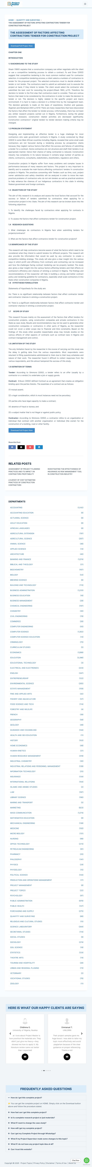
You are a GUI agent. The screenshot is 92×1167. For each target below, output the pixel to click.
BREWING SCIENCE (18, 580)
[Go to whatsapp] (86, 1160)
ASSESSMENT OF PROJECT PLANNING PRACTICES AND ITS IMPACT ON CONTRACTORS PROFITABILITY (24, 471)
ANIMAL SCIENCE (17, 544)
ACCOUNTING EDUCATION (21, 513)
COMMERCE (15, 621)
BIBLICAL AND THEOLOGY (21, 564)
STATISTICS (15, 952)
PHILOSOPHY (16, 859)
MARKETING (15, 807)
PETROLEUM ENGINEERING (22, 849)
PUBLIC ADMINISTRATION (21, 901)
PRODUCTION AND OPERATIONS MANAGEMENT (31, 880)
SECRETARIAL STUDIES (20, 932)
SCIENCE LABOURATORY (21, 927)
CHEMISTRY (15, 611)
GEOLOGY (14, 725)
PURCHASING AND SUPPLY (22, 911)
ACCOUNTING (16, 507)
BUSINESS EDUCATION (20, 595)
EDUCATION (15, 657)
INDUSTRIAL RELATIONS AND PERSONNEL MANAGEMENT (35, 766)
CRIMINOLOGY (16, 642)
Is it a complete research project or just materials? (33, 1117)
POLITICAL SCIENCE (19, 875)
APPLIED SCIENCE (18, 549)
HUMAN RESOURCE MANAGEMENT (25, 756)
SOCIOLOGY (15, 942)
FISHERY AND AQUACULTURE (23, 699)
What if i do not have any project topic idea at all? (32, 1144)
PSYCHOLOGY (16, 895)
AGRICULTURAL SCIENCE (21, 538)
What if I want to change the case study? (28, 1123)
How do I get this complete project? (26, 1097)
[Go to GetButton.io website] (86, 1164)
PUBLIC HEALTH (17, 906)
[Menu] (85, 4)
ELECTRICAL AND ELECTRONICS (24, 668)
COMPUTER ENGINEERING (21, 626)
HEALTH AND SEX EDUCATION (23, 735)
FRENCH (14, 714)
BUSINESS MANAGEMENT (21, 601)
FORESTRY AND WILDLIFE (21, 709)
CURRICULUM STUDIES (20, 647)
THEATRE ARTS (16, 958)
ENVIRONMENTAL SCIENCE (22, 683)
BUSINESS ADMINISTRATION (22, 590)
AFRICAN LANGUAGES (20, 528)
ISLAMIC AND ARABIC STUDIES (23, 787)
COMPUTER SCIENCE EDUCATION (25, 637)
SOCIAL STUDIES (17, 937)
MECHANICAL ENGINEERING (22, 823)
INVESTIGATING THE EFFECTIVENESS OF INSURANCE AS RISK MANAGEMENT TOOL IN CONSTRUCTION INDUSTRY (65, 471)
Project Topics (26, 1163)
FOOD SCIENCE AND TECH (22, 704)
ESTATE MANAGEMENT (20, 688)
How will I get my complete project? (26, 1128)
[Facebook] (12, 447)
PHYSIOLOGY (16, 870)
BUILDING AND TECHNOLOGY (23, 585)
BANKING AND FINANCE (20, 559)
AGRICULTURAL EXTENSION (22, 533)
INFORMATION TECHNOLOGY (23, 771)
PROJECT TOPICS (17, 890)
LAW (12, 792)
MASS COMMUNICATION (21, 813)
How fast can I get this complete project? (29, 1112)
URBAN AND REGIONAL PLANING (24, 968)
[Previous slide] (10, 1033)
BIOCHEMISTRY (17, 569)
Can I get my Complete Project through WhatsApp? (33, 1133)
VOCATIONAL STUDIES (20, 978)
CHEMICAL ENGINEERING (21, 606)
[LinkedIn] (39, 447)
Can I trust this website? (21, 1149)
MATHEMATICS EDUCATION (22, 818)
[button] (46, 1097)
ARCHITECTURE (17, 554)
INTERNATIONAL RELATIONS (22, 782)
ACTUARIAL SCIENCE (19, 518)
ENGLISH (14, 673)
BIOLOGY (14, 575)
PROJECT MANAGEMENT (21, 885)
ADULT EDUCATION (18, 523)
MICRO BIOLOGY (17, 833)
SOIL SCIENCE (16, 947)
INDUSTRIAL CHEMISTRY (21, 761)
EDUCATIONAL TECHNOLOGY (23, 663)
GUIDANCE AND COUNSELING (23, 730)
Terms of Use (61, 1163)
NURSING (14, 839)
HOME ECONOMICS (18, 745)
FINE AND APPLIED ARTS (21, 694)
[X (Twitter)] (21, 447)
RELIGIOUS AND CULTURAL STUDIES (26, 921)
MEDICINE (14, 828)
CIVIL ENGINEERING (18, 616)
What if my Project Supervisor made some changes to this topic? (39, 1139)
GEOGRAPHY (15, 720)
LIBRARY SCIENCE (18, 797)
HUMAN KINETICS (18, 751)
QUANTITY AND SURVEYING (22, 916)
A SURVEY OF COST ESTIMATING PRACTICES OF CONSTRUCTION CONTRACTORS (22, 482)
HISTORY (14, 740)
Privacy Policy (39, 1163)
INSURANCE (15, 776)
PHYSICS (14, 864)
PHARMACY (15, 854)
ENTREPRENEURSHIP (19, 678)
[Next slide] (82, 1033)
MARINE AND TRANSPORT (21, 802)
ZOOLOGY (14, 983)
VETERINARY (15, 973)
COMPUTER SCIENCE (19, 632)
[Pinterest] (30, 447)
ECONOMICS (15, 652)
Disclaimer (50, 1163)
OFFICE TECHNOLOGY (20, 844)
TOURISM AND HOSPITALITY (22, 963)
